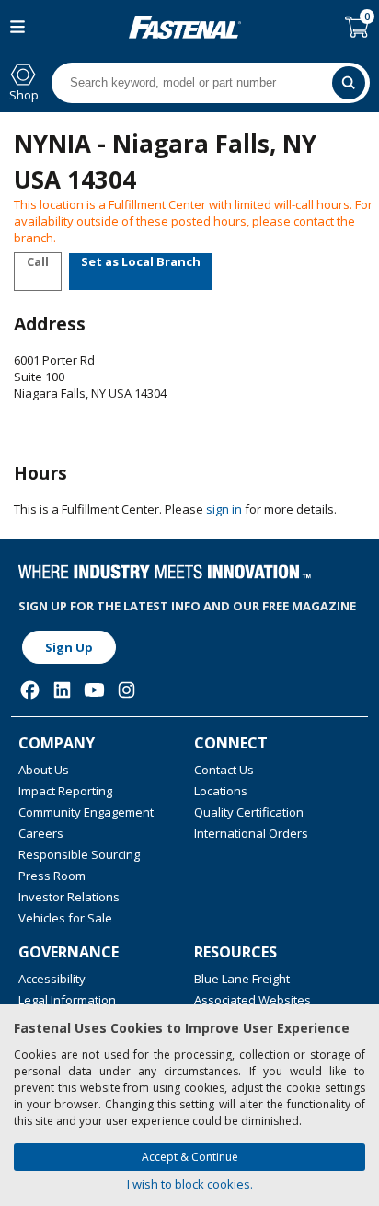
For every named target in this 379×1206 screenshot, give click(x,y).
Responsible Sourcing (79, 854)
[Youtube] (94, 690)
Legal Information (67, 999)
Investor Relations (69, 896)
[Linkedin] (62, 690)
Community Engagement (86, 812)
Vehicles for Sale (65, 918)
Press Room (52, 875)
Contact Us (224, 769)
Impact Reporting (65, 791)
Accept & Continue (190, 1157)
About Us (43, 769)
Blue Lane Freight (242, 978)
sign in (224, 509)
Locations (220, 791)
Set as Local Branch (141, 261)
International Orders (251, 833)
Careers (40, 833)
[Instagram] (126, 690)
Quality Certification (249, 812)
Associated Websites (252, 999)
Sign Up (69, 647)
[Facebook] (29, 690)
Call (38, 261)
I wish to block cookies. (190, 1184)
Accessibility (52, 978)
